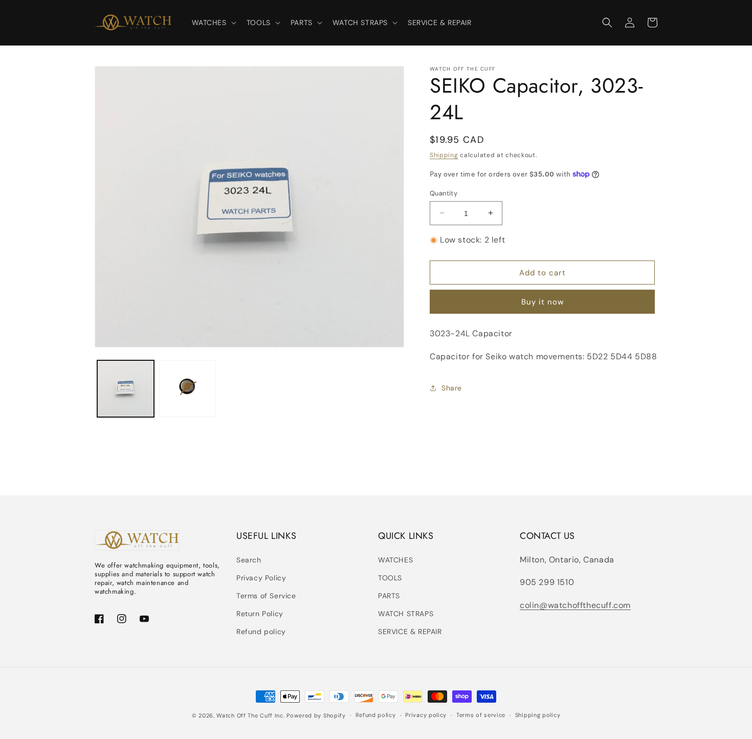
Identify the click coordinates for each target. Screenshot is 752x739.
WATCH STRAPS (405, 613)
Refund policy (261, 631)
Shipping (444, 155)
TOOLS (390, 577)
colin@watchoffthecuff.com (575, 605)
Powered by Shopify (316, 715)
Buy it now (542, 302)
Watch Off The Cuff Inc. (250, 715)
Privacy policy (426, 715)
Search (248, 559)
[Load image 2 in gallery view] (187, 388)
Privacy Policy (261, 577)
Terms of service (480, 715)
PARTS (389, 595)
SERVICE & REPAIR (410, 631)
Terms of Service (266, 595)
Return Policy (259, 613)
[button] (213, 22)
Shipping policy (538, 715)
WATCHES (395, 559)
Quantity (443, 192)
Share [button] (451, 388)
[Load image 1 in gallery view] (125, 388)
